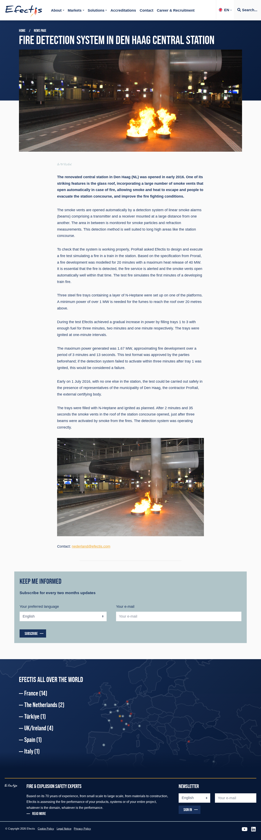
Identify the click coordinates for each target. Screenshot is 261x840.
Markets (75, 10)
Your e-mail (125, 607)
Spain (33, 739)
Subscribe (31, 633)
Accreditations (123, 10)
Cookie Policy (46, 828)
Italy (32, 751)
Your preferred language (39, 607)
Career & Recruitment (176, 10)
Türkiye (35, 716)
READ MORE (39, 814)
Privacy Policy (82, 828)
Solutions (96, 10)
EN (226, 10)
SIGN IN (188, 809)
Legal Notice (64, 828)
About (56, 10)
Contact (146, 10)
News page (40, 31)
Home (22, 31)
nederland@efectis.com (91, 546)
